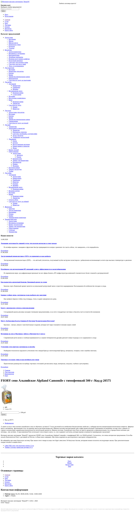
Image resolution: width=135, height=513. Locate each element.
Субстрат (12, 230)
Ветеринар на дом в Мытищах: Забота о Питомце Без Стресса (23, 334)
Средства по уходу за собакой (19, 201)
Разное (19, 157)
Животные (8, 207)
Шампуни (16, 109)
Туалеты (11, 48)
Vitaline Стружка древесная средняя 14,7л (19, 447)
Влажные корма (18, 93)
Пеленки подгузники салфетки (19, 59)
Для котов (8, 82)
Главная (7, 20)
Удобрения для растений (21, 137)
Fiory (6, 376)
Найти (3, 11)
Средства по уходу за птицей (18, 123)
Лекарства (16, 130)
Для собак (8, 173)
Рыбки (11, 216)
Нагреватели (17, 162)
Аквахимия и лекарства (17, 128)
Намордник (16, 85)
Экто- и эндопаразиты (16, 66)
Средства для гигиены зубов (18, 62)
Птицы (11, 214)
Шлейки (15, 89)
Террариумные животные (17, 217)
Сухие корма (17, 94)
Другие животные (15, 210)
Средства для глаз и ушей (17, 64)
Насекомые (12, 212)
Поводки (16, 182)
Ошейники (16, 87)
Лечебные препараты (16, 57)
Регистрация (9, 16)
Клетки (11, 73)
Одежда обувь (13, 200)
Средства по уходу (15, 105)
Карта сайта (9, 30)
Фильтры (16, 166)
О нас (7, 21)
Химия (15, 107)
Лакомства (16, 103)
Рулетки (15, 184)
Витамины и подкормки (17, 53)
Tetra (69, 466)
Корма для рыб (14, 150)
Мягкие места (13, 43)
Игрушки (12, 69)
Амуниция (12, 84)
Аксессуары (9, 37)
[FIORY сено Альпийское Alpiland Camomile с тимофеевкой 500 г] (6, 404)
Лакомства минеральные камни (19, 77)
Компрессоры (17, 159)
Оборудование (13, 151)
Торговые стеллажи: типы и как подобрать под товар (20, 359)
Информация (9, 423)
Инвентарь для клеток (16, 71)
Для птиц (8, 110)
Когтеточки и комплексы (17, 98)
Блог (6, 23)
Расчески (12, 46)
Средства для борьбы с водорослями (25, 134)
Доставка (8, 25)
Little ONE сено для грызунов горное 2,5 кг (19, 445)
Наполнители (13, 78)
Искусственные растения (21, 144)
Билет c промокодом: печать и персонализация (17, 308)
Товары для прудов (15, 169)
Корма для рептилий (16, 225)
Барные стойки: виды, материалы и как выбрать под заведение (23, 295)
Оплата (7, 27)
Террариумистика (11, 219)
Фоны (15, 148)
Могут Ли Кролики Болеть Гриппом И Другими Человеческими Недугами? (28, 321)
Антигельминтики (15, 52)
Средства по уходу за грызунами (20, 80)
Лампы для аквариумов (20, 160)
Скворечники (13, 121)
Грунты (15, 143)
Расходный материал (16, 61)
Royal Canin (69, 464)
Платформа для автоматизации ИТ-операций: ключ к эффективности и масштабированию (33, 269)
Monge (69, 463)
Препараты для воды (20, 132)
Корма (11, 75)
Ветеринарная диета (15, 91)
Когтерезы (12, 39)
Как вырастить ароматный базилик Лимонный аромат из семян (24, 282)
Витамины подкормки (16, 223)
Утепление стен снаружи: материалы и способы (18, 347)
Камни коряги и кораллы (21, 146)
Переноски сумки (15, 44)
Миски (11, 41)
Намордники (17, 178)
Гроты (15, 141)
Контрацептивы (14, 55)
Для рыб (7, 125)
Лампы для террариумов (17, 226)
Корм (10, 100)
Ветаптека (8, 50)
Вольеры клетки (14, 191)
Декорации (12, 139)
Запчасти (20, 155)
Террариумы (13, 232)
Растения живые (14, 167)
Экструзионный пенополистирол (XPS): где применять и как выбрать (26, 256)
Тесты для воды (18, 135)
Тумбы (11, 171)
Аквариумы (13, 126)
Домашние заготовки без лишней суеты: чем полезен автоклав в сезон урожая (29, 243)
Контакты (8, 28)
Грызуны (12, 208)
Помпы (15, 164)
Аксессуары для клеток (16, 112)
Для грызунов (9, 68)
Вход (6, 14)
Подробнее (4, 250)
